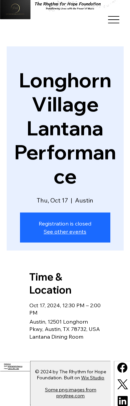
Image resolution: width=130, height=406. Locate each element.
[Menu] (114, 20)
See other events (65, 231)
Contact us (7, 364)
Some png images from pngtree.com (70, 393)
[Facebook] (122, 368)
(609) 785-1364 (13, 368)
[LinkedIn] (123, 401)
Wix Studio (92, 378)
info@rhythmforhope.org (15, 366)
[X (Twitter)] (122, 384)
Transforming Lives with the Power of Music (70, 8)
